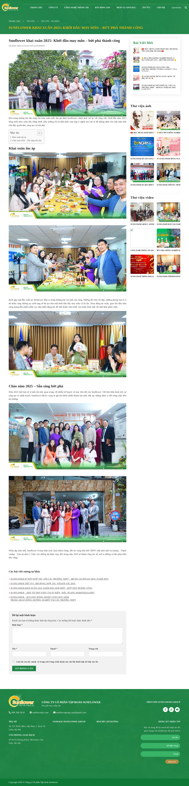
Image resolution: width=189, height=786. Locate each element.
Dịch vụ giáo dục (126, 8)
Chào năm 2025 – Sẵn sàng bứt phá (26, 140)
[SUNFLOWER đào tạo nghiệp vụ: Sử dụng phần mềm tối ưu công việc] (168, 219)
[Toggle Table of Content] (38, 133)
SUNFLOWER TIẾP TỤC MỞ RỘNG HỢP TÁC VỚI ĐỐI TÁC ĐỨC (43, 583)
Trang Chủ (36, 8)
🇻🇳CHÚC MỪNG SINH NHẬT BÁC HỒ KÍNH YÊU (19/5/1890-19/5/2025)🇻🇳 (159, 50)
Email (54, 649)
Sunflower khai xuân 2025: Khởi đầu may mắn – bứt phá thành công (51, 588)
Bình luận (17, 625)
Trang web (93, 649)
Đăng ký (172, 762)
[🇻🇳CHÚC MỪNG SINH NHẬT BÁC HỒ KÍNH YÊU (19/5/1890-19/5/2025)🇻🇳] (142, 127)
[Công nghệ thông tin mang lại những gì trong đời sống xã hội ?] (142, 245)
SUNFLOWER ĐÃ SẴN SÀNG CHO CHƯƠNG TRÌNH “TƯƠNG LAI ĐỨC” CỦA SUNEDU (159, 69)
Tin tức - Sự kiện (50, 21)
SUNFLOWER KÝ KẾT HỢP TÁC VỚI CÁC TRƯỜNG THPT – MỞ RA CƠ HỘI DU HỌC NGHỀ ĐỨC (60, 579)
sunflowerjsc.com (40, 712)
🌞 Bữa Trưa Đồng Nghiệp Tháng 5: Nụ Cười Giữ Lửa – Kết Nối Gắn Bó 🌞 (159, 59)
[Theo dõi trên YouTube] (177, 709)
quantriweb (39, 46)
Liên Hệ (161, 8)
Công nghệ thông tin (76, 8)
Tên (14, 649)
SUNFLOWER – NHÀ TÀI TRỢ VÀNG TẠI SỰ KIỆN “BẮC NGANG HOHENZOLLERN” (53, 593)
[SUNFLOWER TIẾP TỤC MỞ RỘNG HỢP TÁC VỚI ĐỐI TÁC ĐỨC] (168, 179)
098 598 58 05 (18, 712)
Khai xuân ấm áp (19, 137)
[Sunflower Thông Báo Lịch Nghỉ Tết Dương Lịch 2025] (142, 271)
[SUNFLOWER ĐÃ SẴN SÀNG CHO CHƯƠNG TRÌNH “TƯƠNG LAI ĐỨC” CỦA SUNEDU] (142, 153)
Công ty (53, 8)
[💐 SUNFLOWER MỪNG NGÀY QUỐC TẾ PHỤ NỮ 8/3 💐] (168, 153)
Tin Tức (146, 8)
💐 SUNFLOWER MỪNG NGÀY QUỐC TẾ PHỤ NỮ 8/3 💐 (158, 77)
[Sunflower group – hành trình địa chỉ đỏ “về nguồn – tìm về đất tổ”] (142, 219)
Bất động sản (102, 8)
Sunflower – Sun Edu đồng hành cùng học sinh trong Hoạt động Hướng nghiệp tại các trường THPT (43, 598)
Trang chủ (14, 21)
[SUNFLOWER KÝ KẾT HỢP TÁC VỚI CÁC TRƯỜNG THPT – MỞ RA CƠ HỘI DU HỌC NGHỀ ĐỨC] (142, 179)
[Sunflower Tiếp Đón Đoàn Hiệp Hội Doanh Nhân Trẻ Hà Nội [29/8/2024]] (168, 271)
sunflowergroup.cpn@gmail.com (71, 712)
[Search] (186, 7)
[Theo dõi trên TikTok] (171, 709)
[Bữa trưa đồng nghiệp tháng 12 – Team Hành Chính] (168, 245)
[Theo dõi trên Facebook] (165, 709)
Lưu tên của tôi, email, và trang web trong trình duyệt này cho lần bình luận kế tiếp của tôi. (57, 662)
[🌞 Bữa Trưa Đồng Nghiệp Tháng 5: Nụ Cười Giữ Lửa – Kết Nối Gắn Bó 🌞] (168, 127)
